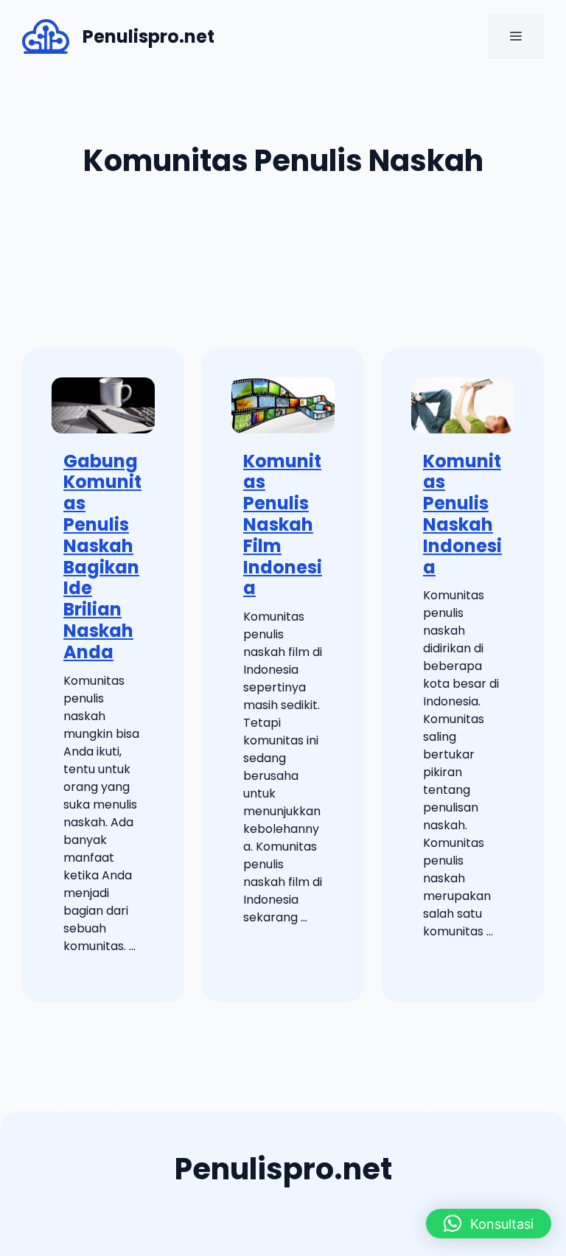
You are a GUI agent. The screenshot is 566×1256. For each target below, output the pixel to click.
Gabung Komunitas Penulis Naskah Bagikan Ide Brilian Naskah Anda (102, 556)
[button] (488, 1223)
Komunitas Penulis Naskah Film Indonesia (282, 525)
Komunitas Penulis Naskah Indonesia (462, 514)
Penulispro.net (148, 36)
